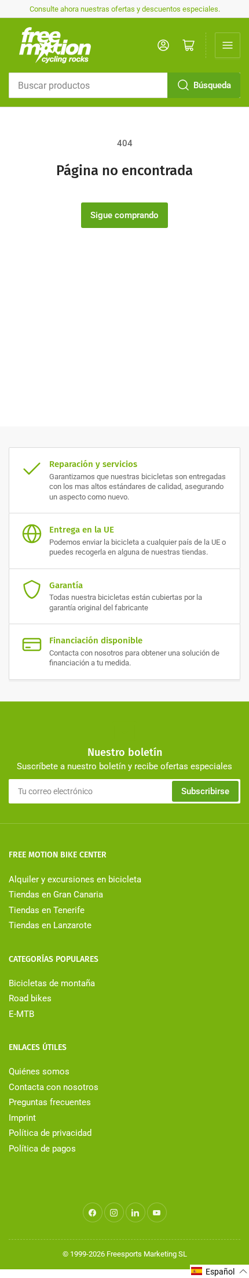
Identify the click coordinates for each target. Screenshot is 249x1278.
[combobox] (124, 85)
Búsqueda (212, 85)
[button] (219, 1271)
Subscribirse (205, 791)
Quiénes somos (39, 1071)
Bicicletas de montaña (52, 983)
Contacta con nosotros (53, 1087)
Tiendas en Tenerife (47, 910)
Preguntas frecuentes (50, 1102)
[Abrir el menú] (227, 45)
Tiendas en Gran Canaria (56, 894)
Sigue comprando (124, 215)
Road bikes (30, 998)
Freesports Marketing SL (147, 1254)
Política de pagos (42, 1148)
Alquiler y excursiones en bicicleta (75, 879)
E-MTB (21, 1014)
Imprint (22, 1118)
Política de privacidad (50, 1133)
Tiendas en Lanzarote (50, 925)
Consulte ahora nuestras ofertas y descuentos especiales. (125, 9)
